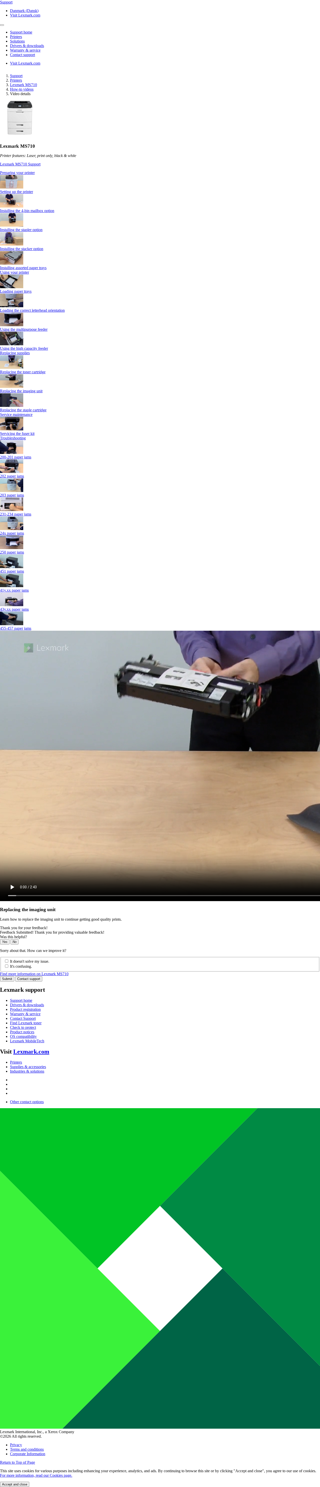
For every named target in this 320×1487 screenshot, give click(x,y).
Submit (7, 979)
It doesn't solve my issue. (29, 961)
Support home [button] (21, 32)
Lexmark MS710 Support (20, 164)
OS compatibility (23, 1036)
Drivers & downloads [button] (27, 46)
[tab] (160, 173)
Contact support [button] (22, 55)
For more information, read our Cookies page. (36, 1475)
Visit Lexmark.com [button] (25, 15)
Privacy (16, 1445)
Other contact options (27, 1102)
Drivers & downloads (27, 1005)
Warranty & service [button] (25, 50)
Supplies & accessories (28, 1067)
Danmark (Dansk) (24, 11)
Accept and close (14, 1484)
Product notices (22, 1032)
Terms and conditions (27, 1449)
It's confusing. (21, 966)
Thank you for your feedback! (24, 928)
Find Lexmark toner (26, 1023)
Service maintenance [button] (16, 414)
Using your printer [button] (14, 272)
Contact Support (23, 1018)
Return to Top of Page (17, 1462)
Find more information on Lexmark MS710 (34, 974)
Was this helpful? (13, 937)
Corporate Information (27, 1454)
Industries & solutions (27, 1071)
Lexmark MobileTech (27, 1041)
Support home (21, 1000)
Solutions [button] (17, 41)
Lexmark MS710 (23, 85)
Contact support (28, 979)
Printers (16, 80)
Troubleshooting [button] (13, 438)
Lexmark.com (31, 1051)
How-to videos (22, 89)
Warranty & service (25, 1014)
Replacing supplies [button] (15, 353)
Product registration (25, 1009)
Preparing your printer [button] (17, 173)
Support (16, 76)
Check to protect (23, 1027)
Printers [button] (16, 37)
